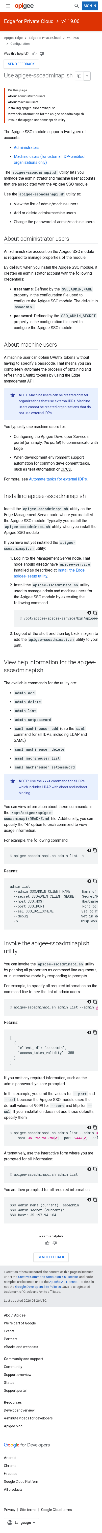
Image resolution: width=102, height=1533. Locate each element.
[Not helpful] (42, 53)
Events (9, 1331)
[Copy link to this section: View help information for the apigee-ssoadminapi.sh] (48, 671)
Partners (11, 1339)
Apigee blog (13, 1426)
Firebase (10, 1474)
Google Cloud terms (56, 1510)
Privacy (9, 1510)
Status (9, 1383)
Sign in (90, 6)
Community (13, 1367)
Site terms (28, 1510)
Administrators (26, 147)
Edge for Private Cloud (28, 21)
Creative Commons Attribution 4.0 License (48, 1277)
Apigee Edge (13, 38)
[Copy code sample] (95, 613)
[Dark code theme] (89, 613)
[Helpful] (34, 53)
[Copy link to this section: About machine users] (62, 345)
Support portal (15, 1390)
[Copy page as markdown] (79, 76)
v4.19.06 (70, 21)
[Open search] (77, 6)
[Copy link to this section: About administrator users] (74, 239)
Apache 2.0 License (63, 1282)
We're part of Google (20, 1323)
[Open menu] (8, 6)
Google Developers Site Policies (38, 1287)
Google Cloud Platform (21, 1482)
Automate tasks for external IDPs (58, 479)
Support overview (17, 1375)
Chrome (10, 1466)
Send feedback (21, 64)
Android (10, 1458)
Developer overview (19, 1410)
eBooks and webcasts (21, 1347)
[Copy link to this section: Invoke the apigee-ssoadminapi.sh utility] (22, 952)
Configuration (20, 44)
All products (13, 1489)
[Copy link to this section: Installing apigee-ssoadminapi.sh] (91, 497)
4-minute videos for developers (28, 1418)
